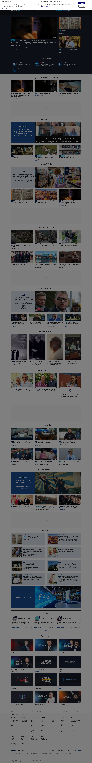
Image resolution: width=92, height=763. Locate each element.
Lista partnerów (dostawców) (44, 6)
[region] (46, 5)
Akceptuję (82, 3)
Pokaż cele (82, 6)
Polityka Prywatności (4, 8)
